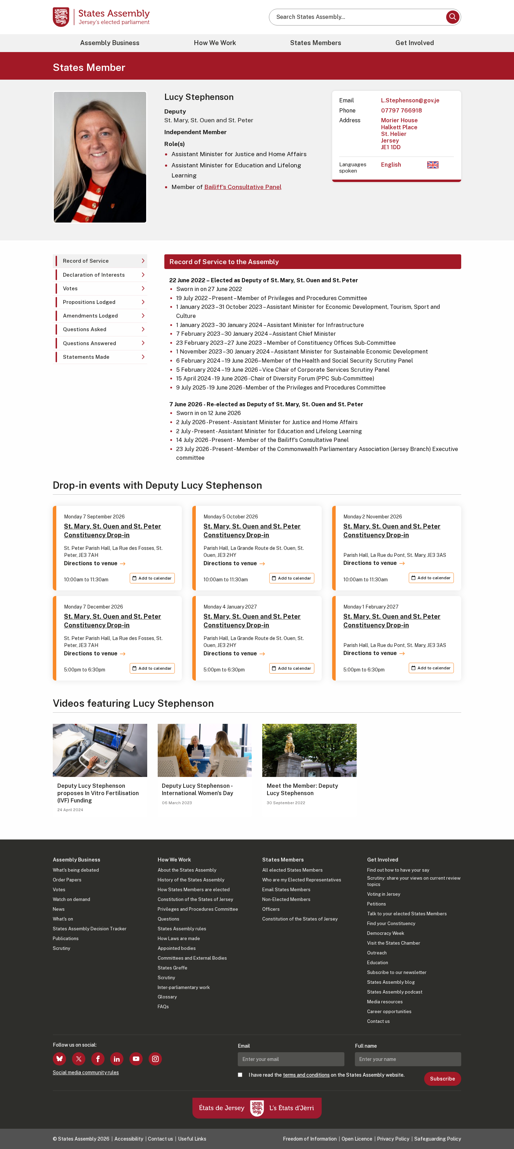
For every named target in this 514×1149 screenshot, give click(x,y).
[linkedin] (116, 1059)
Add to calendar (155, 578)
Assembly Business (110, 42)
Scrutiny (61, 948)
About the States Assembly (187, 870)
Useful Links (192, 1139)
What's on (63, 919)
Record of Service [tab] (86, 261)
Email (244, 1046)
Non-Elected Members (286, 899)
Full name (366, 1046)
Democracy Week (385, 933)
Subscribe (442, 1079)
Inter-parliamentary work (184, 987)
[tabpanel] (310, 358)
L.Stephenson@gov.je (410, 100)
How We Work (215, 42)
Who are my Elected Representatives (301, 879)
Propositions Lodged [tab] (89, 302)
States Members (315, 42)
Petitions (376, 904)
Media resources (385, 1001)
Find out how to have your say (398, 870)
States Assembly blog (391, 982)
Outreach (377, 952)
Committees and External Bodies (192, 958)
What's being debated (76, 870)
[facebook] (98, 1059)
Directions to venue (90, 563)
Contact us (378, 1021)
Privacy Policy (393, 1139)
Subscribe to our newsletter (397, 972)
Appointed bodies (177, 948)
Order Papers (67, 879)
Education (377, 962)
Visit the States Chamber (393, 943)
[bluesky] (59, 1059)
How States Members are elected (194, 889)
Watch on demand (71, 899)
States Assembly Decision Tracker (90, 928)
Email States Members (286, 889)
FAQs (163, 1006)
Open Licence (357, 1139)
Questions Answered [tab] (89, 343)
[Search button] (452, 17)
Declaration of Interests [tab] (94, 275)
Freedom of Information (310, 1139)
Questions (168, 919)
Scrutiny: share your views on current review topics (414, 881)
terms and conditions (306, 1075)
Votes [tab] (70, 288)
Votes (59, 889)
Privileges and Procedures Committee (198, 909)
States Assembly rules (182, 928)
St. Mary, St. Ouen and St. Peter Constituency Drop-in (112, 531)
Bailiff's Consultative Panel (242, 186)
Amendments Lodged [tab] (90, 316)
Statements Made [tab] (86, 357)
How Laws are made (179, 938)
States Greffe (172, 967)
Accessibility (128, 1139)
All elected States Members (292, 870)
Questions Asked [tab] (84, 329)
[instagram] (155, 1059)
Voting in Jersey (383, 894)
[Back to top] (497, 1125)
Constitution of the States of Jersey (195, 899)
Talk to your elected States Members (407, 913)
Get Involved (414, 42)
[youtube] (136, 1059)
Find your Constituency (391, 923)
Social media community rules (86, 1072)
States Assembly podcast (394, 992)
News (59, 909)
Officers (271, 909)
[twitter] (78, 1059)
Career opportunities (389, 1011)
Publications (66, 938)
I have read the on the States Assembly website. (327, 1075)
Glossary (167, 996)
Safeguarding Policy (437, 1139)
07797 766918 (401, 110)
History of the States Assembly (191, 879)
